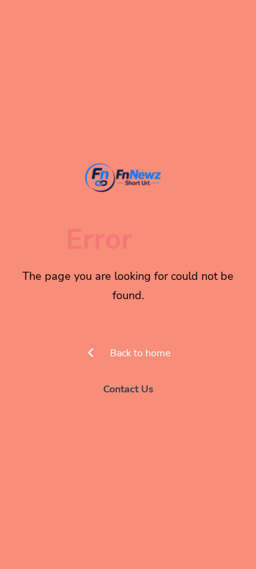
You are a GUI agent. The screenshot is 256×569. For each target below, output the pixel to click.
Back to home (139, 353)
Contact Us (128, 389)
